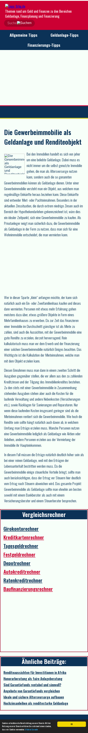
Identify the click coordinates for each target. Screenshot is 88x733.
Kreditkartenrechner (23, 537)
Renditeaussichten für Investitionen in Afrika (34, 672)
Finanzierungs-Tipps (44, 45)
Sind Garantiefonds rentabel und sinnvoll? (32, 684)
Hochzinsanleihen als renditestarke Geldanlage (35, 703)
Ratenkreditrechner (22, 580)
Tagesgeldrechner (20, 545)
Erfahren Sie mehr (31, 729)
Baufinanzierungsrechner (28, 588)
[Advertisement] (44, 77)
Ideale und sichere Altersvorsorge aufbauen (33, 697)
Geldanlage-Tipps (65, 35)
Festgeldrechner (19, 554)
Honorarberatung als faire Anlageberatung (32, 678)
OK (72, 724)
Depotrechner (16, 563)
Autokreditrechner (21, 571)
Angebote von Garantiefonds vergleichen (31, 691)
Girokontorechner (21, 528)
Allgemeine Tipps (23, 35)
